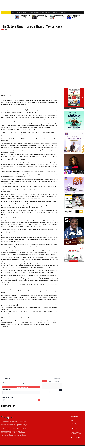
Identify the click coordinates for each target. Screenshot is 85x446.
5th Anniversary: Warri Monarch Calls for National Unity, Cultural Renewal (25, 17)
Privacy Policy (73, 423)
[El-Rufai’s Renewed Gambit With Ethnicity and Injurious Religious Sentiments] (69, 17)
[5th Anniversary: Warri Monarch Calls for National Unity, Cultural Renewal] (17, 17)
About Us (73, 422)
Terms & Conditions (75, 424)
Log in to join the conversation (21, 387)
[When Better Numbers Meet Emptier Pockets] (52, 17)
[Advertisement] (32, 365)
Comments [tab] (44, 381)
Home (72, 420)
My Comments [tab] (49, 381)
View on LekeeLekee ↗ (58, 378)
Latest (3, 29)
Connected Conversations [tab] (57, 381)
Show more (4, 395)
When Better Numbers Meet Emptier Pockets (59, 16)
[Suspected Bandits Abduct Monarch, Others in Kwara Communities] (34, 17)
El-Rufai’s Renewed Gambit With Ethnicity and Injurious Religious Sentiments (76, 17)
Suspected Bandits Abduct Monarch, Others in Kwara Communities (42, 16)
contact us (76, 435)
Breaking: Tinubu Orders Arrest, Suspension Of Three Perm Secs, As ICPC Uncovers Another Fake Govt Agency (37, 12)
